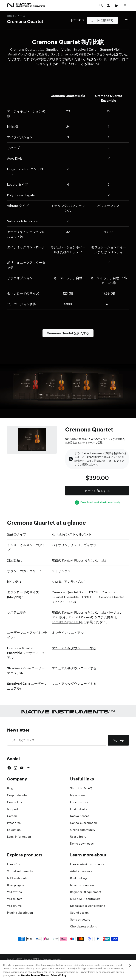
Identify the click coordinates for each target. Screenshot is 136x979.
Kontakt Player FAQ (66, 621)
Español (57, 959)
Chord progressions (83, 926)
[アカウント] (108, 5)
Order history (79, 802)
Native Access (79, 815)
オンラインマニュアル (68, 632)
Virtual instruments (20, 871)
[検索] (101, 5)
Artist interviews (81, 871)
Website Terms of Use (33, 975)
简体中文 (37, 959)
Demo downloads (82, 843)
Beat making (78, 878)
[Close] (130, 965)
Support (12, 809)
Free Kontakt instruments (87, 864)
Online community (82, 829)
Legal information (19, 836)
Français (47, 959)
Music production (82, 885)
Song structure (80, 919)
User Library (78, 836)
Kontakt (100, 560)
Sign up (118, 740)
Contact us (14, 802)
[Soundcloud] (28, 768)
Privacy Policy (58, 975)
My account (78, 795)
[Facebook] (9, 768)
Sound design (79, 912)
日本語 (19, 959)
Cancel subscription (83, 822)
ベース (21, 15)
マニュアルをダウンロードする (74, 648)
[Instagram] (15, 768)
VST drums (14, 905)
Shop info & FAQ (81, 788)
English (10, 959)
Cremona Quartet (25, 21)
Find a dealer (78, 809)
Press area (14, 822)
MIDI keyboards (17, 878)
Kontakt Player (72, 560)
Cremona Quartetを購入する (68, 333)
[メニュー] (125, 5)
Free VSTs (13, 864)
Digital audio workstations (87, 905)
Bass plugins (15, 885)
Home (10, 15)
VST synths (14, 891)
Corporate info (17, 795)
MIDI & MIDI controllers (85, 898)
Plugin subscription (20, 912)
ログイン (119, 460)
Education (14, 829)
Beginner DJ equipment (85, 891)
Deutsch (28, 959)
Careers (12, 815)
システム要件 (103, 617)
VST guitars (14, 898)
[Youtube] (21, 768)
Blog (10, 788)
